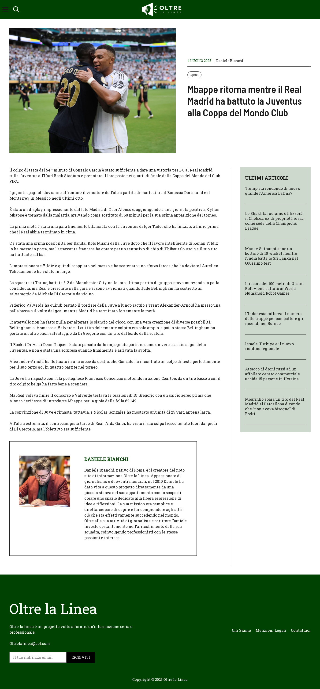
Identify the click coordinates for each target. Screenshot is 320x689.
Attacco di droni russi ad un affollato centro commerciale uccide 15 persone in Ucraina (272, 373)
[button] (16, 9)
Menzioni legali (271, 630)
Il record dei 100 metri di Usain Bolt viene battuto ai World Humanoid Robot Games (273, 288)
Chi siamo (241, 630)
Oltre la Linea (176, 679)
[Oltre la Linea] (162, 9)
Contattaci (301, 630)
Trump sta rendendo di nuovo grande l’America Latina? (272, 191)
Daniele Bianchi (229, 60)
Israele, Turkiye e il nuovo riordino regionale (269, 346)
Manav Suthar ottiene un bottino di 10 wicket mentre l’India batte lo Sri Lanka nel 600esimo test (271, 256)
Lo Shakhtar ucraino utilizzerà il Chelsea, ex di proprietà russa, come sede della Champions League (274, 220)
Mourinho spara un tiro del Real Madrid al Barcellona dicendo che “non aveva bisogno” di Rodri (274, 406)
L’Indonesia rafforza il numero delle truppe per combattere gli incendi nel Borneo (274, 318)
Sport (194, 74)
